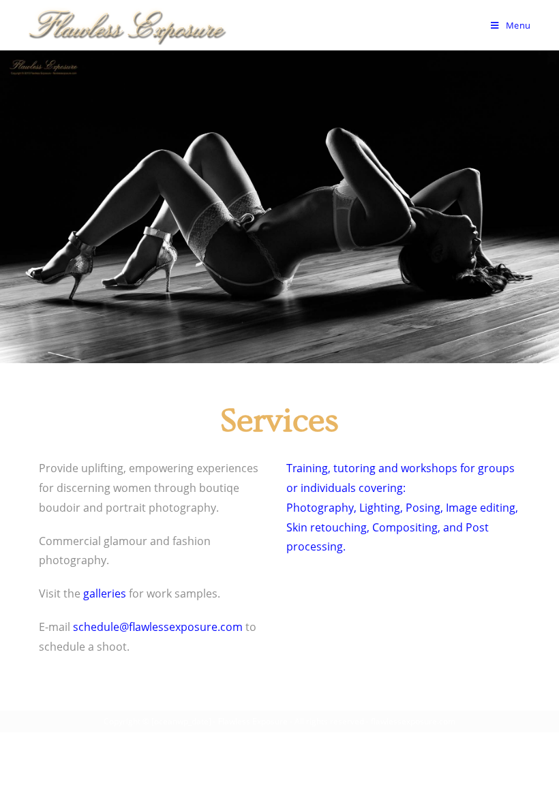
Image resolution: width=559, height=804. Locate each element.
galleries (104, 593)
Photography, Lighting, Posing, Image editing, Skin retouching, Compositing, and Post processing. (402, 527)
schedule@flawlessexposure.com (158, 626)
